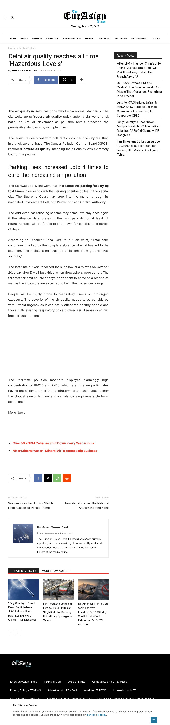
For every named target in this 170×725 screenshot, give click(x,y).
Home (12, 48)
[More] (81, 80)
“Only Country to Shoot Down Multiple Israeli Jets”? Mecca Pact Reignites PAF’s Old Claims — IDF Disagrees (22, 611)
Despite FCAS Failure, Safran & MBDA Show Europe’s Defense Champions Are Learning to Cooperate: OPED (137, 109)
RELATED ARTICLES (24, 571)
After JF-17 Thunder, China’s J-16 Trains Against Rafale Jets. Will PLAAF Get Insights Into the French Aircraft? (139, 70)
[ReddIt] (67, 478)
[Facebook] (5, 17)
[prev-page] (10, 632)
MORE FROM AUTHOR (56, 571)
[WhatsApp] (57, 478)
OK (153, 720)
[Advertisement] (58, 98)
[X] (12, 17)
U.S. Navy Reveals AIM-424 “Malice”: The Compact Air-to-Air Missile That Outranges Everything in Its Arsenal (139, 89)
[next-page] (17, 632)
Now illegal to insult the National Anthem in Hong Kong (87, 506)
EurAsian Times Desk (25, 70)
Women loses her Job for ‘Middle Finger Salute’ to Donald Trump (30, 506)
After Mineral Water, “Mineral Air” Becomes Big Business (55, 451)
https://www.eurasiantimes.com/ (54, 533)
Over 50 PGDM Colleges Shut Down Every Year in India (53, 443)
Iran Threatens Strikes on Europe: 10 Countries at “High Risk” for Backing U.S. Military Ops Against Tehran (58, 612)
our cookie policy (96, 714)
